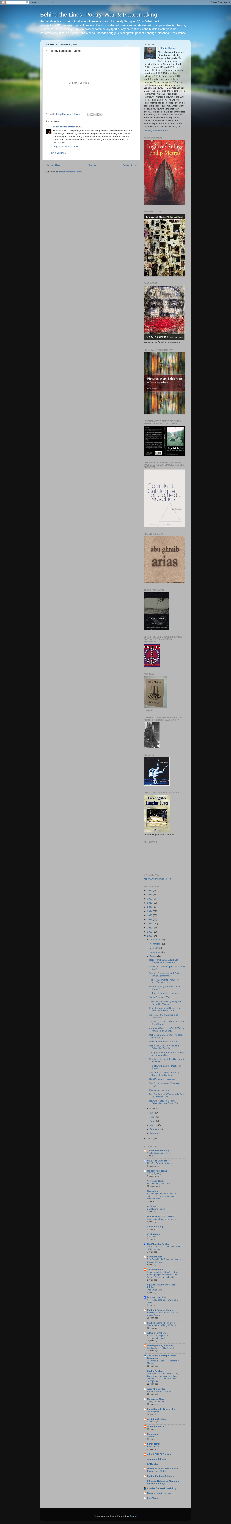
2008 (150, 936)
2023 (150, 894)
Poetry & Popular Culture (160, 1310)
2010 (150, 928)
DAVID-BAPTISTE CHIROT (160, 1216)
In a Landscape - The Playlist (160, 1348)
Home (92, 165)
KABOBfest (153, 1464)
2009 (150, 932)
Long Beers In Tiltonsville (161, 1409)
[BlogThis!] (92, 114)
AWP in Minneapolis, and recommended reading (158, 1336)
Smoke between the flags (158, 1153)
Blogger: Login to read (159, 1493)
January (154, 1133)
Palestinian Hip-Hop (159, 1090)
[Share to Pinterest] (100, 114)
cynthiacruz (153, 1234)
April (152, 1121)
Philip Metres (168, 48)
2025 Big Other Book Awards (160, 1163)
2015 (150, 907)
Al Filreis (152, 1206)
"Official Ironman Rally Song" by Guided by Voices (165, 1002)
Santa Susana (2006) (159, 997)
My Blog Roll (153, 1411)
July (152, 1108)
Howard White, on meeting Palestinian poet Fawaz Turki (164, 1102)
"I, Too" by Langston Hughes (163, 993)
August (153, 956)
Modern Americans (157, 1171)
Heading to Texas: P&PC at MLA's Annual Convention (163, 1313)
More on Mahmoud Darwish (163, 1041)
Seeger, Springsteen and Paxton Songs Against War (165, 974)
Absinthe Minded (156, 1389)
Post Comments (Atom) (70, 172)
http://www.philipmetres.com (158, 879)
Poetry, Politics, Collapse (160, 1476)
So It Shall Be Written (64, 127)
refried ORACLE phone (159, 1454)
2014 (150, 911)
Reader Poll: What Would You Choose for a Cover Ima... (164, 961)
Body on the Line (156, 1297)
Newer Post (53, 165)
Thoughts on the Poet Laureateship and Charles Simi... (166, 1053)
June (152, 1113)
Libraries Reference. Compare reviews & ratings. (163, 1482)
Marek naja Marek (156, 1426)
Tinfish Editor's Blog (158, 1151)
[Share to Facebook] (97, 114)
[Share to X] (94, 114)
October (154, 948)
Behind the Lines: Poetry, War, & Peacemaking (98, 14)
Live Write (152, 1498)
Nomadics (152, 1191)
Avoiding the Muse (157, 1419)
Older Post (129, 165)
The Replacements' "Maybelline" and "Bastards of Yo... (165, 981)
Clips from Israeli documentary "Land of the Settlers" (164, 1073)
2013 (150, 915)
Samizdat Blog (154, 1257)
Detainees (152, 1434)
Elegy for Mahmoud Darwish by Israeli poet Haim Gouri (164, 1009)
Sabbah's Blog (155, 1371)
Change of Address (155, 1401)
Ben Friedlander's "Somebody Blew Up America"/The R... (166, 1095)
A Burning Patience (157, 1333)
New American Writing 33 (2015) (161, 1325)
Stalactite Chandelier (158, 1161)
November (155, 944)
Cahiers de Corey (156, 1399)
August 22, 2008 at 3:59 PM (66, 146)
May (152, 1117)
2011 (150, 923)
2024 (150, 890)
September (155, 952)
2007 (150, 1138)
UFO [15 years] (154, 1173)
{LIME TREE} (153, 1444)
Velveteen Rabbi (155, 1181)
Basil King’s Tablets (156, 1209)
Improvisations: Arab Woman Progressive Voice (162, 1470)
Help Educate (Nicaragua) (162, 1079)
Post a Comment (58, 153)
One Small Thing (154, 1290)
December (155, 939)
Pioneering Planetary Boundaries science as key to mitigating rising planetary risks (162, 1196)
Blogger (133, 1516)
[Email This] (89, 114)
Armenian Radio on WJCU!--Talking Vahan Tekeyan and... (166, 1029)
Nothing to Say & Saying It (161, 1345)
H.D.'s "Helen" (153, 1446)
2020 (150, 899)
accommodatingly (156, 1459)
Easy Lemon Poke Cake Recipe (161, 1219)
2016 (150, 903)
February (155, 1129)
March (153, 1125)
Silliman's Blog (155, 1226)
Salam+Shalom (155, 1269)
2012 (150, 919)
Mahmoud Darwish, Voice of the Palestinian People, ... (165, 1047)
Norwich (150, 1436)
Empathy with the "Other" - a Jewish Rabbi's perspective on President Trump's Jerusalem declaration (163, 1274)
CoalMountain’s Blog (158, 1244)
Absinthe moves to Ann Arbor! (160, 1391)
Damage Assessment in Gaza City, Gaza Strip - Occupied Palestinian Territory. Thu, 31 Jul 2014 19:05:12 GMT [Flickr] (163, 1377)
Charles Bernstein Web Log (161, 1488)
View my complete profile (156, 130)
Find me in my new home (158, 1183)
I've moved (152, 1236)
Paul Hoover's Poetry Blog (161, 1323)
